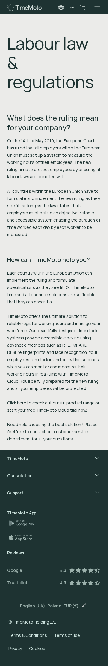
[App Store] (23, 537)
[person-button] (72, 7)
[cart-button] (82, 7)
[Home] (24, 7)
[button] (61, 7)
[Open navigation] (95, 7)
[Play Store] (24, 523)
